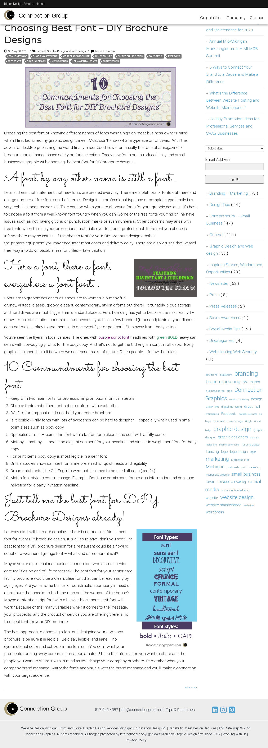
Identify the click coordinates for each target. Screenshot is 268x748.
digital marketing (231, 406)
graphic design (36, 61)
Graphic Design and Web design (66, 51)
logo (224, 451)
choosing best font (45, 56)
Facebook (228, 414)
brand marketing (223, 381)
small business (246, 474)
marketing (217, 459)
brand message (18, 56)
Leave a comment (105, 51)
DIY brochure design (130, 56)
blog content (226, 375)
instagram (211, 444)
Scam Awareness (228, 317)
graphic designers (233, 437)
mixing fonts (60, 61)
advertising (211, 375)
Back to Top (191, 688)
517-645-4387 (106, 709)
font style (155, 56)
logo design (239, 451)
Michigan (215, 467)
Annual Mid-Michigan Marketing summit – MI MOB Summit (232, 48)
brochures (251, 382)
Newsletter (224, 283)
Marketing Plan (240, 459)
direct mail (252, 406)
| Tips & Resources (179, 709)
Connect (258, 17)
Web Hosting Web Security (231, 355)
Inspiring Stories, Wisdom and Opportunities (234, 268)
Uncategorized (225, 340)
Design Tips (224, 204)
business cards (215, 390)
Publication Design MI (150, 728)
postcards (233, 467)
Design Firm (212, 407)
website (212, 498)
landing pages (250, 444)
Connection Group (43, 15)
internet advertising (229, 444)
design (256, 399)
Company (236, 17)
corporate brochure (76, 56)
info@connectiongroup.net (142, 709)
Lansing (212, 451)
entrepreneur (212, 414)
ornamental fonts (85, 61)
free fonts (14, 61)
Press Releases (227, 306)
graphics (254, 437)
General (41, 51)
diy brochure (103, 56)
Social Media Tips (230, 329)
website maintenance (223, 505)
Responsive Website (217, 474)
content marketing (239, 399)
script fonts (111, 61)
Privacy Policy (136, 740)
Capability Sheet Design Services (192, 728)
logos (253, 451)
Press (218, 294)
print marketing (251, 467)
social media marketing (236, 490)
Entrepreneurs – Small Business (228, 220)
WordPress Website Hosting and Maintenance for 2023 (232, 26)
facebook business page (228, 421)
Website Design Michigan (39, 728)
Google (248, 421)
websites (249, 505)
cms (229, 390)
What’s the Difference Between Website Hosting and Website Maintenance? (232, 100)
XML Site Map (229, 728)
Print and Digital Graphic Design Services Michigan (96, 728)
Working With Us (234, 734)
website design (237, 497)
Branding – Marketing (233, 193)
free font (174, 56)
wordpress (215, 512)
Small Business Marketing (226, 482)
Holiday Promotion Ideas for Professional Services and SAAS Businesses (232, 126)
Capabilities (211, 17)
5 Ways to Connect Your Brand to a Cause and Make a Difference (232, 74)
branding (246, 373)
